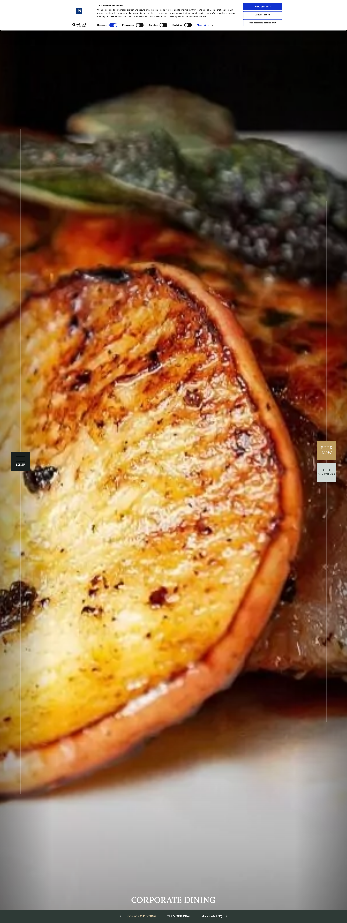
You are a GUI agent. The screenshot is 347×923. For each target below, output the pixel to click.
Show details (203, 25)
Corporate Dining (141, 916)
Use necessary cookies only (262, 23)
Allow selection (262, 15)
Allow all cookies (263, 7)
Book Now (326, 450)
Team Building (178, 916)
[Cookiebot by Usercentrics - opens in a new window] (79, 25)
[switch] (140, 25)
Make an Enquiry (215, 916)
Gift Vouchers (326, 472)
